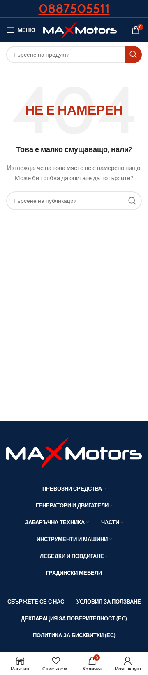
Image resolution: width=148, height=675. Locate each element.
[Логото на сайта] (80, 29)
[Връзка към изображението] (74, 452)
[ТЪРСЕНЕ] (133, 54)
